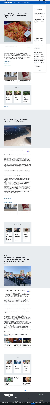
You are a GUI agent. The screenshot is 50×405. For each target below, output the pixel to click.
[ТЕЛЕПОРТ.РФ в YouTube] (45, 0)
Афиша (28, 2)
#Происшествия (43, 16)
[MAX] (27, 47)
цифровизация (10, 202)
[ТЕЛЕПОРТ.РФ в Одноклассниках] (42, 0)
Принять (33, 403)
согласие (13, 402)
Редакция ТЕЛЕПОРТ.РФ (7, 61)
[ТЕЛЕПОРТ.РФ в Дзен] (43, 0)
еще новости (39, 70)
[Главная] (8, 2)
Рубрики (18, 2)
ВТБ (11, 336)
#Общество (7, 240)
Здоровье (5, 202)
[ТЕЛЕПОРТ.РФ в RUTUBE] (44, 0)
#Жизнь (42, 54)
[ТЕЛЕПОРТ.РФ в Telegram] (40, 0)
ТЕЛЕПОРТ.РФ (6, 63)
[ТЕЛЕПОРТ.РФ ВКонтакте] (41, 0)
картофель (9, 65)
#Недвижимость (17, 240)
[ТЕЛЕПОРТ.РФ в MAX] (39, 0)
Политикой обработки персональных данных (25, 403)
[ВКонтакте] (28, 47)
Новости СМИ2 (6, 106)
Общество (5, 65)
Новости (15, 2)
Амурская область (23, 2)
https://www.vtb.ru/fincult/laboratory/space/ (24, 329)
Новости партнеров (7, 336)
